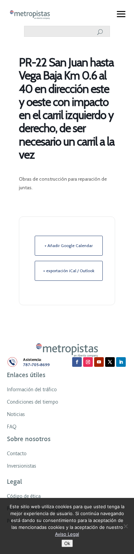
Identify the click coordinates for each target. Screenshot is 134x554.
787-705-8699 (36, 365)
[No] (125, 526)
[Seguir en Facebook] (77, 362)
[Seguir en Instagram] (88, 362)
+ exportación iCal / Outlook (68, 270)
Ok (67, 543)
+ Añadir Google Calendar (69, 245)
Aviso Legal (67, 534)
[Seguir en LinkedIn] (121, 362)
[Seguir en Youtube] (99, 362)
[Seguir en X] (110, 362)
